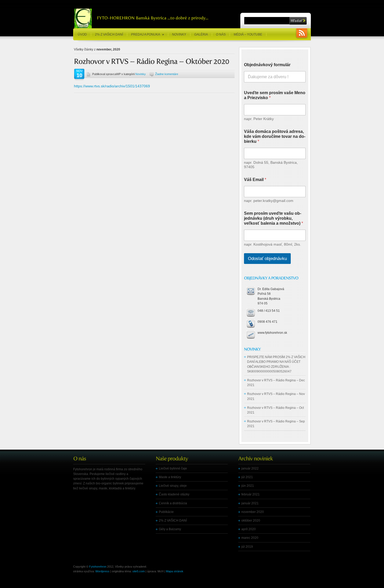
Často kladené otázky (174, 494)
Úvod (82, 34)
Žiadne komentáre (166, 74)
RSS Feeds (301, 33)
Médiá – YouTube (248, 34)
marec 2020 (249, 538)
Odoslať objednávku (267, 258)
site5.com (138, 571)
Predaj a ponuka (147, 34)
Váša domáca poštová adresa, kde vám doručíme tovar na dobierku (274, 136)
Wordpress (102, 571)
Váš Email (255, 179)
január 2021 (250, 503)
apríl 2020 (248, 529)
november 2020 (252, 512)
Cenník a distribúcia (173, 503)
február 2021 (250, 494)
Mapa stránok (174, 571)
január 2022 (250, 468)
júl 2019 (247, 547)
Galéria (201, 34)
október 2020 (250, 520)
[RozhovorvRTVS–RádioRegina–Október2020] (151, 62)
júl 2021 (247, 477)
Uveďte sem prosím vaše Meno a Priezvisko (274, 95)
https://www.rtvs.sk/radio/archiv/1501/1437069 (112, 86)
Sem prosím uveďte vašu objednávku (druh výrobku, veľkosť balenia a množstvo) (273, 218)
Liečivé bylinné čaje (173, 468)
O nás (221, 34)
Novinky (179, 34)
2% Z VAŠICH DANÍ (109, 34)
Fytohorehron (97, 566)
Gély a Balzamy (170, 529)
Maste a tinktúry (170, 477)
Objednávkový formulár (267, 65)
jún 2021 (247, 486)
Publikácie (166, 512)
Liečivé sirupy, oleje (173, 486)
